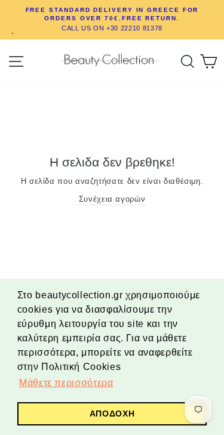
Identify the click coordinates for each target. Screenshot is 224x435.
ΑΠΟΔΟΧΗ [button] (112, 413)
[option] (112, 19)
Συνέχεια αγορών (112, 199)
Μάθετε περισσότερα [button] (66, 383)
